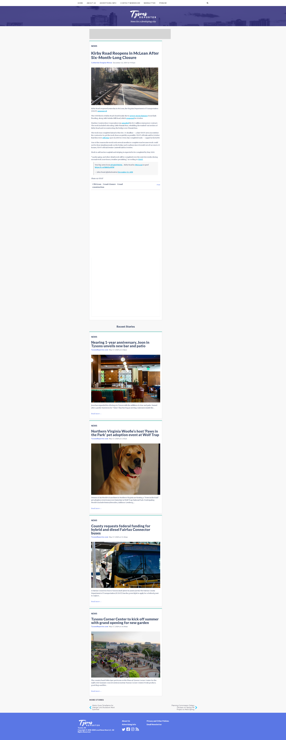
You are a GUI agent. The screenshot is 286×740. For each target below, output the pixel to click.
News (94, 46)
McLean (97, 184)
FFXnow (163, 3)
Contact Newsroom (130, 3)
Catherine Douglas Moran (101, 63)
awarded (125, 123)
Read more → (96, 414)
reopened (130, 118)
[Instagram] (132, 729)
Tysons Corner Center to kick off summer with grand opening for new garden (125, 621)
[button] (207, 3)
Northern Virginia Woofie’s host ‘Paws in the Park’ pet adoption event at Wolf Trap (125, 433)
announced (102, 111)
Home (80, 3)
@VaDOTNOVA (116, 165)
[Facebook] (128, 729)
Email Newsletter (154, 724)
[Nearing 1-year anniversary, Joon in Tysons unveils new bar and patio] (125, 379)
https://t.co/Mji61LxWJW (104, 167)
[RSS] (137, 729)
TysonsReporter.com (99, 350)
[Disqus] (125, 227)
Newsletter (149, 3)
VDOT (140, 159)
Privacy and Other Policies (158, 721)
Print (158, 185)
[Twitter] (123, 729)
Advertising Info (108, 3)
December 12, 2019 (125, 172)
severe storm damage (139, 116)
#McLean (138, 165)
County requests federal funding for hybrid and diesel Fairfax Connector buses (120, 529)
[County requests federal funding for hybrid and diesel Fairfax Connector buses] (125, 565)
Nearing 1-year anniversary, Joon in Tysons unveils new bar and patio (120, 344)
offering (105, 138)
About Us (91, 3)
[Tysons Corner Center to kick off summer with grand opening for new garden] (125, 654)
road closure (110, 184)
